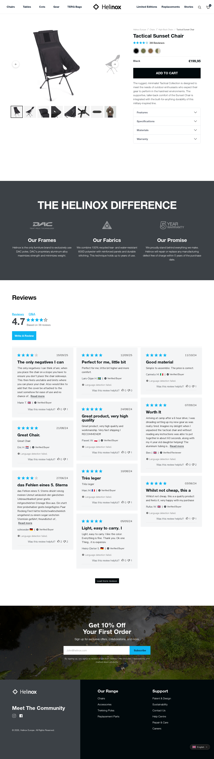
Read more (38, 396)
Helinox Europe (139, 29)
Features (142, 112)
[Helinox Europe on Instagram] (14, 715)
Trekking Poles (106, 710)
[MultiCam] (158, 51)
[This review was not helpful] (193, 465)
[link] (74, 7)
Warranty (142, 138)
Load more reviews (107, 581)
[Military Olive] (143, 51)
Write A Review (24, 335)
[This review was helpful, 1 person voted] (187, 519)
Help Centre (159, 716)
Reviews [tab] (18, 314)
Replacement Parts (108, 716)
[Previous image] (15, 64)
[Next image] (115, 64)
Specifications (146, 121)
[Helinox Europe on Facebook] (21, 715)
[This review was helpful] (58, 541)
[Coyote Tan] (150, 51)
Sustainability (160, 704)
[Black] (136, 51)
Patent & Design (161, 698)
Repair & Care (160, 722)
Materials (143, 130)
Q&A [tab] (32, 314)
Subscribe (140, 650)
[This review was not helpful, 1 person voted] (64, 409)
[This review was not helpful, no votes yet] (129, 390)
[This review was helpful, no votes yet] (58, 409)
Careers (156, 728)
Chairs (152, 29)
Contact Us (159, 710)
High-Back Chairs (165, 29)
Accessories (105, 704)
